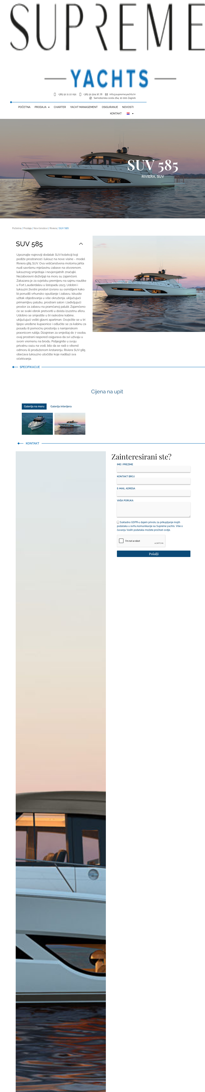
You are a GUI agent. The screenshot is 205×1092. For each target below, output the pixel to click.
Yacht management (84, 107)
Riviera (148, 176)
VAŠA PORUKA (125, 500)
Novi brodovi (41, 228)
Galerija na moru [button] (34, 406)
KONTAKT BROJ (126, 476)
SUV (160, 176)
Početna (24, 107)
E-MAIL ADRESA (126, 488)
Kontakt (116, 113)
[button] (49, 244)
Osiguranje (110, 107)
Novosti (128, 107)
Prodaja (40, 107)
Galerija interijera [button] (61, 406)
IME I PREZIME (125, 464)
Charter (60, 107)
